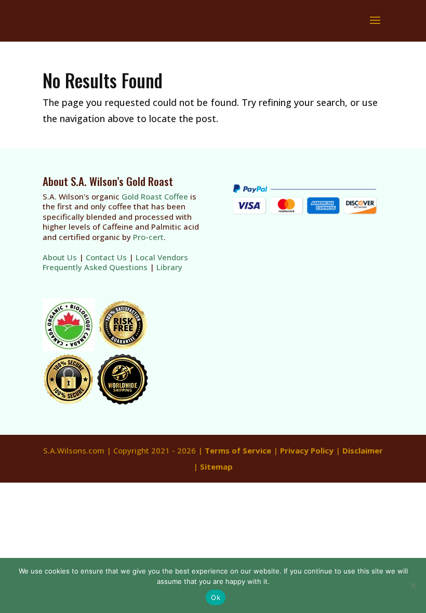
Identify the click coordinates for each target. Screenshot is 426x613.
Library (169, 267)
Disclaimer (362, 450)
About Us (60, 257)
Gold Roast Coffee (155, 196)
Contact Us (106, 257)
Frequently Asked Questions (95, 267)
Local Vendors (162, 257)
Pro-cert (148, 237)
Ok (215, 597)
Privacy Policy (307, 450)
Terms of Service (238, 450)
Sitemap (216, 466)
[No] (413, 585)
